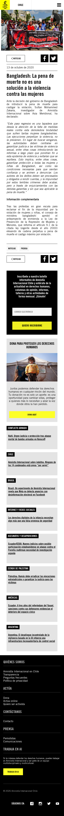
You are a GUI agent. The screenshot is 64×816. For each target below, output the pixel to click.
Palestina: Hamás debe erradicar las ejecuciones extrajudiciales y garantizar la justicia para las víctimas (31, 579)
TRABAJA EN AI (13, 771)
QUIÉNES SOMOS (14, 662)
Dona (6, 697)
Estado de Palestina (18, 568)
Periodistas (9, 738)
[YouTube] (57, 803)
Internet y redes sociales (21, 509)
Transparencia (11, 674)
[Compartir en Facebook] (44, 58)
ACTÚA (7, 688)
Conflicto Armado (17, 428)
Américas (12, 597)
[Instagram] (40, 803)
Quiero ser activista (14, 704)
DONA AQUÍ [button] (32, 414)
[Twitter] (49, 803)
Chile (10, 454)
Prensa (24, 248)
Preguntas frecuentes (15, 677)
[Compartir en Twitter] (53, 58)
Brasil (11, 480)
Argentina (13, 627)
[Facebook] (32, 803)
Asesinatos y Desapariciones (22, 536)
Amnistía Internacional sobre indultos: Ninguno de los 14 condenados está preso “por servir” (32, 464)
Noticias (12, 248)
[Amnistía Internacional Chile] (5, 5)
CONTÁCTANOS (12, 711)
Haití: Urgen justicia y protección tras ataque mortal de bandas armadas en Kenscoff (29, 437)
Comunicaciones (12, 741)
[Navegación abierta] (59, 5)
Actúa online (10, 701)
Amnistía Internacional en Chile (21, 671)
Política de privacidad (15, 680)
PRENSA (8, 729)
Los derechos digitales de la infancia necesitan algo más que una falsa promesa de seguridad (30, 519)
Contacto (8, 721)
